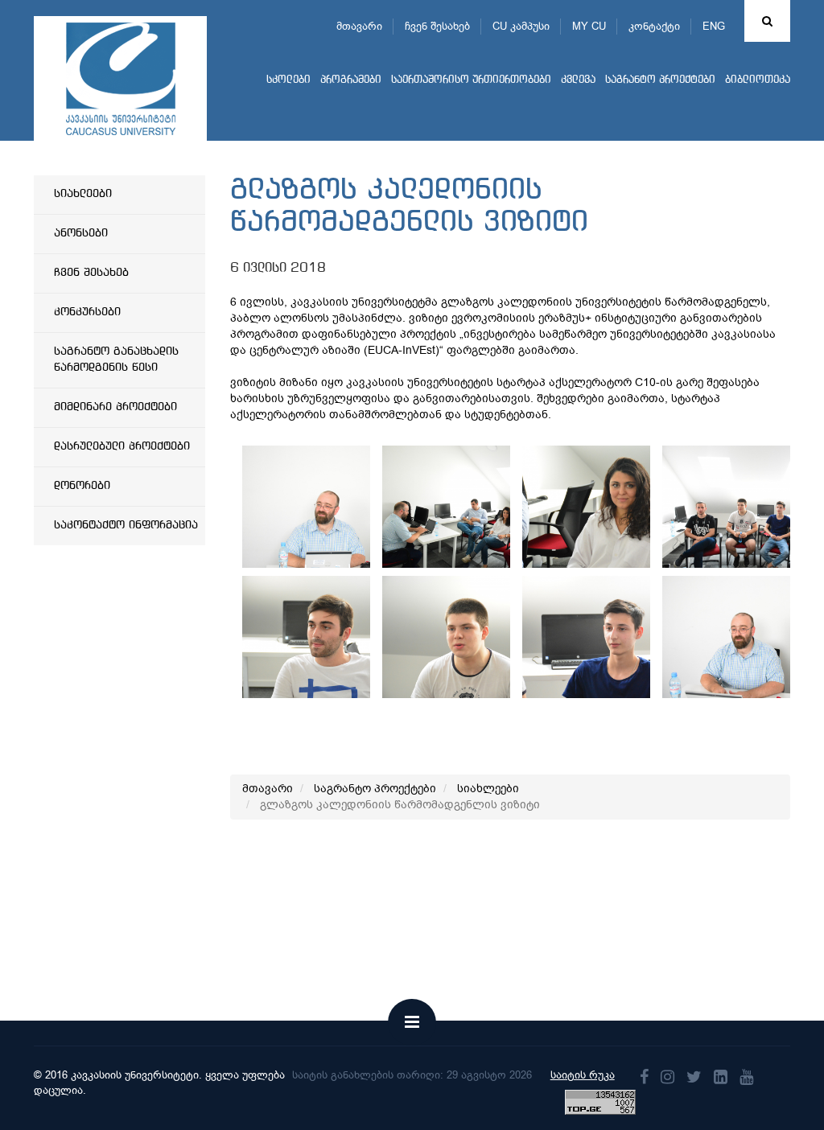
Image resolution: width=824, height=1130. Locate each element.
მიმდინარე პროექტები (115, 407)
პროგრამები (350, 80)
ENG (713, 26)
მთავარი (359, 26)
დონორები (82, 485)
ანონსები (81, 233)
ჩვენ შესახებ (437, 26)
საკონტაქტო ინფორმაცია (126, 525)
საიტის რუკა (582, 1075)
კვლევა (578, 80)
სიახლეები (83, 193)
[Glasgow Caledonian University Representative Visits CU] (334, 507)
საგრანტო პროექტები (660, 80)
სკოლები (288, 80)
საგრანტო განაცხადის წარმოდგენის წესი (116, 359)
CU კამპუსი (521, 26)
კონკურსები (87, 312)
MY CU (589, 26)
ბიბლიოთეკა (757, 80)
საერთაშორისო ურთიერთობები (471, 80)
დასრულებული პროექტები (122, 446)
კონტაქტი (654, 26)
